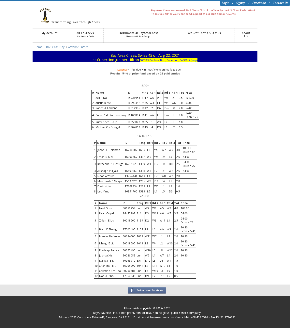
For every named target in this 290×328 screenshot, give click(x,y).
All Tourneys (85, 34)
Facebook (259, 3)
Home (38, 47)
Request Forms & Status (204, 33)
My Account (49, 33)
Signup (240, 3)
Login (225, 3)
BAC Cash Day (55, 47)
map (194, 60)
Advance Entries (78, 47)
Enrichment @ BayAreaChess (138, 34)
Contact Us (280, 3)
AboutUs (246, 34)
